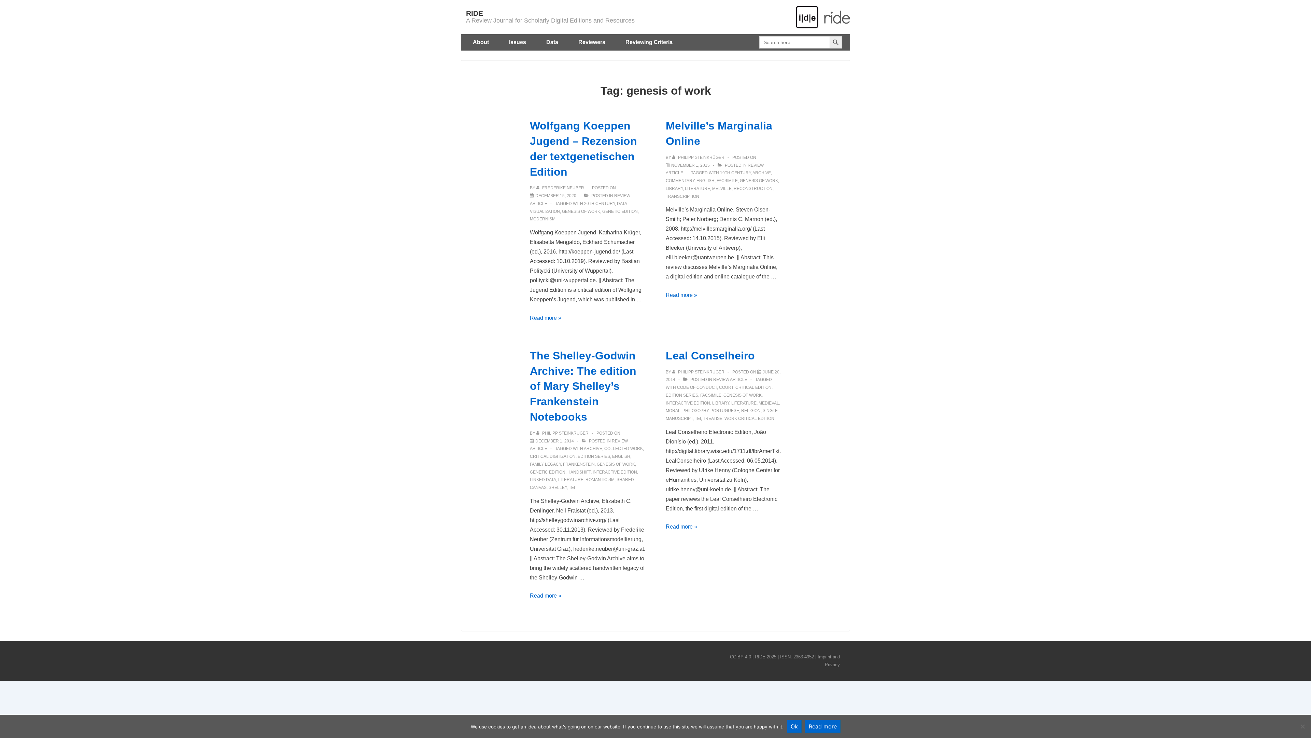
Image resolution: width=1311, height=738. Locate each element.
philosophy (695, 410)
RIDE (474, 13)
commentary (680, 180)
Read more (823, 726)
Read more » (545, 318)
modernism (542, 219)
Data (552, 42)
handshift (579, 472)
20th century (599, 203)
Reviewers (591, 42)
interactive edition (615, 472)
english (705, 180)
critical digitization (553, 456)
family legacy (545, 464)
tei (572, 487)
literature (697, 188)
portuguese (724, 410)
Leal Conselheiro (710, 356)
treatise (712, 418)
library (674, 188)
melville (722, 188)
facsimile (727, 180)
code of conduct (697, 387)
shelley (558, 487)
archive (761, 172)
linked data (543, 479)
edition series (594, 456)
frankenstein (579, 464)
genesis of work (581, 211)
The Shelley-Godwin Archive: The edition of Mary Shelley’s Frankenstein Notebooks (583, 386)
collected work (623, 448)
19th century (735, 172)
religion (751, 410)
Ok (794, 726)
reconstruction (753, 188)
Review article (730, 379)
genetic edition (620, 211)
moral (673, 410)
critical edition (753, 387)
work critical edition (749, 418)
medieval (769, 403)
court (726, 387)
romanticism (600, 479)
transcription (682, 196)
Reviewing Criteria (649, 42)
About (481, 42)
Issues (517, 42)
